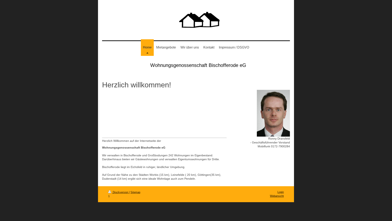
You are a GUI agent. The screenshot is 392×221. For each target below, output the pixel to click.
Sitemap (135, 192)
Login (280, 192)
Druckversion (120, 192)
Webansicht (277, 195)
